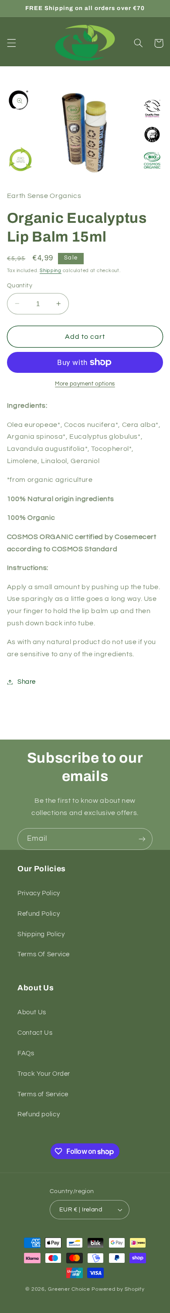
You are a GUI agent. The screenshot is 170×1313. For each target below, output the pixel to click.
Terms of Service (42, 1094)
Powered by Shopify (118, 1289)
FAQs (25, 1053)
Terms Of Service (43, 954)
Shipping (50, 270)
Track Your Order (43, 1074)
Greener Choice (70, 1289)
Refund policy (38, 1114)
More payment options (85, 384)
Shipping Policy (41, 934)
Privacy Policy (38, 893)
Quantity (19, 286)
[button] (11, 43)
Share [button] (26, 682)
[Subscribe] (142, 838)
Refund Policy (38, 914)
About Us (31, 1012)
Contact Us (34, 1033)
